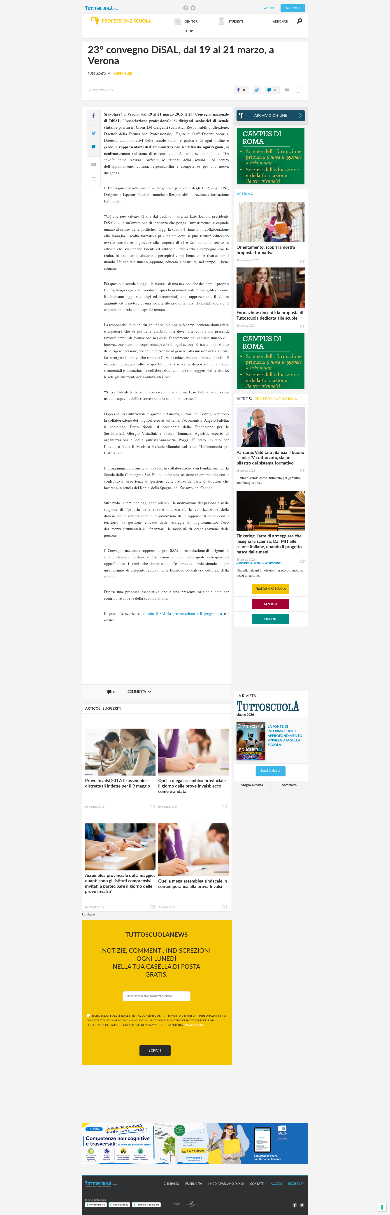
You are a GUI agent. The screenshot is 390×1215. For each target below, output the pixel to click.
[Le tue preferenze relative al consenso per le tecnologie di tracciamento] (382, 1207)
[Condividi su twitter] (257, 90)
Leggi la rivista (270, 770)
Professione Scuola (270, 589)
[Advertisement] (270, 658)
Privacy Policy (97, 1204)
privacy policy (193, 1025)
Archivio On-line (270, 115)
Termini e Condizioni (147, 1204)
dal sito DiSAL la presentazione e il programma (182, 613)
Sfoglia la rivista (252, 785)
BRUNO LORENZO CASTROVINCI (259, 563)
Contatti (257, 1183)
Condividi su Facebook (185, 7)
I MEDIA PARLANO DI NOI (226, 1183)
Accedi (269, 8)
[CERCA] (297, 23)
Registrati (296, 1183)
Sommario (289, 785)
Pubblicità (193, 1183)
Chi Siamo (171, 1183)
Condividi (153, 806)
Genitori (270, 604)
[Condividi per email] (287, 90)
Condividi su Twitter (192, 7)
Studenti (270, 619)
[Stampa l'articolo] (298, 90)
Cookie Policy (120, 1204)
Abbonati (293, 8)
